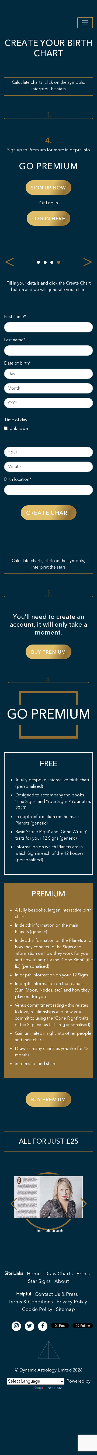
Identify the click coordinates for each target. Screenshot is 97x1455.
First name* (15, 317)
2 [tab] (45, 262)
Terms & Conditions (30, 1302)
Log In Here (24, 218)
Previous (9, 260)
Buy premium (48, 652)
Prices (83, 1273)
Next (87, 260)
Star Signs (39, 1281)
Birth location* (17, 479)
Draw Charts (58, 1273)
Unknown (18, 429)
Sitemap (65, 1309)
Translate (53, 1388)
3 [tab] (51, 262)
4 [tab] (58, 262)
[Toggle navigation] (85, 22)
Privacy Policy (72, 1302)
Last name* (14, 340)
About (61, 1281)
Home (34, 1273)
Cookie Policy (37, 1309)
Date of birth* (17, 363)
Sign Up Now (24, 188)
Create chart (48, 513)
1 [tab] (38, 262)
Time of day (15, 420)
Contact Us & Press (56, 1294)
